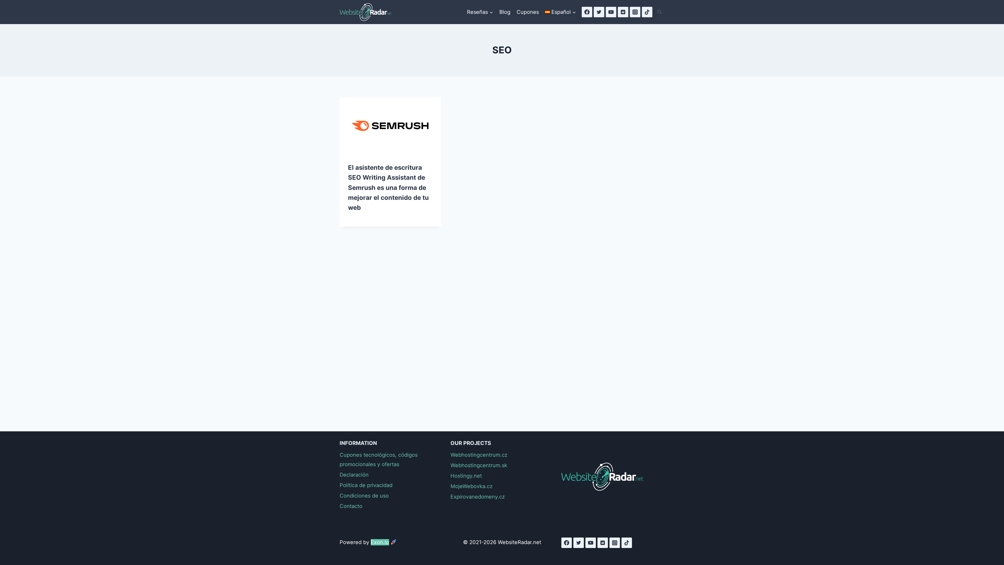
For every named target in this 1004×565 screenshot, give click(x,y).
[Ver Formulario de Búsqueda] (659, 12)
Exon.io (380, 542)
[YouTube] (611, 12)
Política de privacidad (366, 485)
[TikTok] (647, 12)
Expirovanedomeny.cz (477, 497)
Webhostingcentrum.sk (478, 465)
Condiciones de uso (364, 496)
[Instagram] (635, 12)
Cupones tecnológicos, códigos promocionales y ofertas (379, 459)
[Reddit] (623, 12)
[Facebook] (587, 12)
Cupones (528, 12)
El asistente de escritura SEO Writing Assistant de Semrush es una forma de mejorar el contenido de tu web (388, 188)
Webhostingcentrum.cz (478, 455)
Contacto (351, 506)
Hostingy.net (466, 476)
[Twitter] (599, 12)
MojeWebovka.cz (471, 486)
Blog (504, 12)
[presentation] (390, 125)
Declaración (354, 475)
